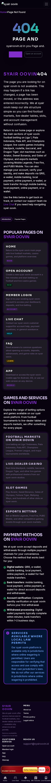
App (4, 753)
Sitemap (5, 760)
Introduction (6, 219)
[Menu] (46, 4)
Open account (8, 746)
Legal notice (28, 720)
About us (27, 709)
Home (3, 12)
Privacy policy (29, 717)
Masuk (41, 770)
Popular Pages (20, 219)
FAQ (4, 756)
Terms (26, 713)
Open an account (33, 53)
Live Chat (9, 204)
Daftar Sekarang (30, 770)
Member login (8, 749)
